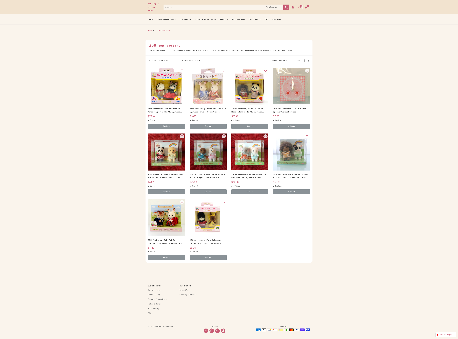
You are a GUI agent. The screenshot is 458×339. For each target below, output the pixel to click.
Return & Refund (154, 304)
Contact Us (184, 290)
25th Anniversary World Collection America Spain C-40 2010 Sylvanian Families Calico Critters (164, 110)
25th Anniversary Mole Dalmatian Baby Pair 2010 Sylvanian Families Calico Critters (207, 176)
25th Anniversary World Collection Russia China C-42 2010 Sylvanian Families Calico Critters (247, 110)
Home (150, 19)
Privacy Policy (153, 308)
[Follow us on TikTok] (223, 330)
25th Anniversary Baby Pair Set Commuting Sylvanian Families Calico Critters (165, 242)
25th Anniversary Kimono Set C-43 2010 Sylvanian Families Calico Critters (208, 110)
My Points (276, 19)
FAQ (266, 19)
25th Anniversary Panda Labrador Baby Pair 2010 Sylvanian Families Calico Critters (165, 176)
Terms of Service (154, 290)
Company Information (188, 294)
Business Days (238, 19)
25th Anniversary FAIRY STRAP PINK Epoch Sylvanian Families (289, 110)
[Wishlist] (299, 7)
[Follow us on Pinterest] (217, 330)
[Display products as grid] (304, 60)
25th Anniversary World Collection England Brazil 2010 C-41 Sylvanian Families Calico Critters (206, 242)
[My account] (293, 7)
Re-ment (184, 19)
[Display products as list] (308, 60)
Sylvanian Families (165, 19)
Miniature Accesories (204, 19)
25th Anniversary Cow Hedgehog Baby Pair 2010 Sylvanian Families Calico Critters (290, 176)
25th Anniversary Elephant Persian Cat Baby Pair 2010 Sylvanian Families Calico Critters (249, 176)
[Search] (286, 7)
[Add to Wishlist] (182, 70)
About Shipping (154, 294)
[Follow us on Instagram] (211, 330)
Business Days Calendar (157, 299)
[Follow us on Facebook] (206, 330)
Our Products (254, 19)
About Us (224, 19)
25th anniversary (164, 30)
